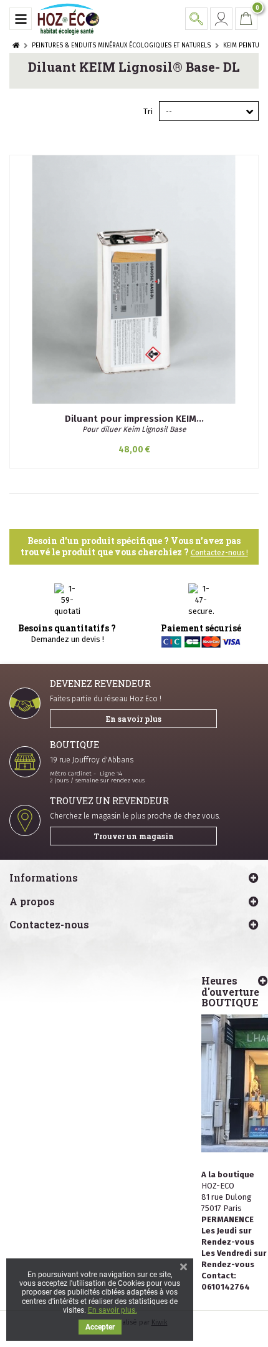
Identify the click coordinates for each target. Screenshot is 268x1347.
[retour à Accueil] (15, 46)
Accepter (100, 1327)
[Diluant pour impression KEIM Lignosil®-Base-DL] (134, 279)
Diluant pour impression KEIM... (134, 418)
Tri (148, 111)
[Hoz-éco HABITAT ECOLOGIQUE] (68, 18)
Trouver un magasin (133, 836)
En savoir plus (133, 719)
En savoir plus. (112, 1310)
